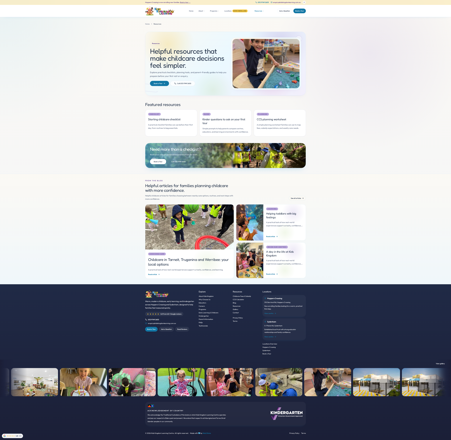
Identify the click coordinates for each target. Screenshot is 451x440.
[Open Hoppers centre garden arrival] (300, 382)
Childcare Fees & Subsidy (242, 296)
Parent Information (206, 319)
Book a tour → (185, 2)
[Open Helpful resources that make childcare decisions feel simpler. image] (266, 63)
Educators (202, 303)
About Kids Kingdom (206, 296)
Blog (234, 303)
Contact (236, 313)
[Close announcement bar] (304, 2)
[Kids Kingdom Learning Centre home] (160, 11)
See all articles (296, 198)
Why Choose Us (204, 299)
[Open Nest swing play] (105, 382)
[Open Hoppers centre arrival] (349, 382)
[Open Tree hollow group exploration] (202, 382)
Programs (202, 309)
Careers (202, 306)
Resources (236, 306)
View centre (268, 313)
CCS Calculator (238, 299)
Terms (235, 321)
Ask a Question (284, 11)
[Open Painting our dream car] (56, 382)
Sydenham (266, 350)
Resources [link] (157, 24)
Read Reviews (182, 329)
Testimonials (203, 326)
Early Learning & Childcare (208, 313)
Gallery (235, 309)
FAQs (201, 322)
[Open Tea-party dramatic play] (154, 382)
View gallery (440, 364)
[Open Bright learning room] (398, 382)
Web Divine (207, 433)
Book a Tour (299, 11)
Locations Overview (269, 344)
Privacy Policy (238, 318)
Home (191, 11)
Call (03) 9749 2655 (184, 83)
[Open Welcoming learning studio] (251, 382)
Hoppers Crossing (269, 347)
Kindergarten (204, 316)
